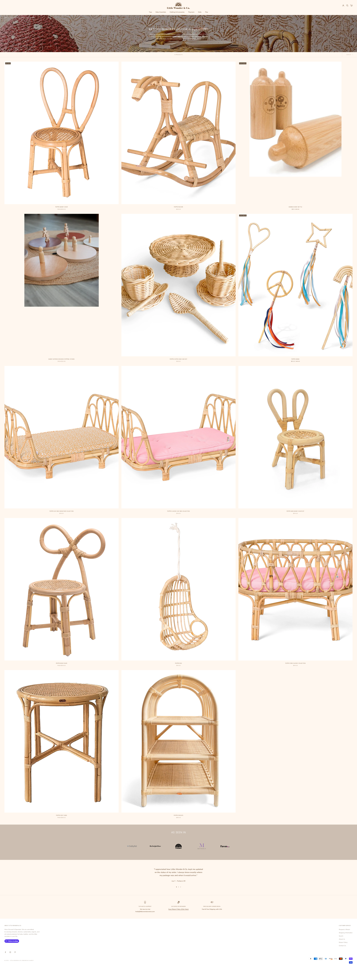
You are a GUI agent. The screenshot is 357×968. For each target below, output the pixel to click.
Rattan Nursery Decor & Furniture (25, 17)
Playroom (191, 12)
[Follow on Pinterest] (15, 952)
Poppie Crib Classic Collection (295, 663)
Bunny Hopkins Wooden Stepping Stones (62, 359)
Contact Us (342, 946)
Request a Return (344, 929)
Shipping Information (346, 933)
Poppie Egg (178, 663)
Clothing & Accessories (177, 12)
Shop (11, 17)
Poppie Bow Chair (61, 663)
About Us (342, 939)
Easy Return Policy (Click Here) (178, 909)
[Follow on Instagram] (10, 952)
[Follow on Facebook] (5, 952)
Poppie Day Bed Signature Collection (62, 511)
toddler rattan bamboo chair (181, 36)
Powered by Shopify (28, 960)
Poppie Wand (295, 359)
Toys (150, 12)
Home (6, 17)
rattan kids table (200, 36)
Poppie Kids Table (61, 815)
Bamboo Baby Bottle (295, 207)
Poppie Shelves (178, 815)
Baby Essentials (161, 12)
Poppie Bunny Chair (61, 207)
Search (341, 936)
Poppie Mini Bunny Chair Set (295, 511)
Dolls (199, 12)
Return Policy (343, 942)
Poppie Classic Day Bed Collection (178, 511)
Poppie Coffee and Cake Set (178, 359)
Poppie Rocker (178, 207)
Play (206, 12)
